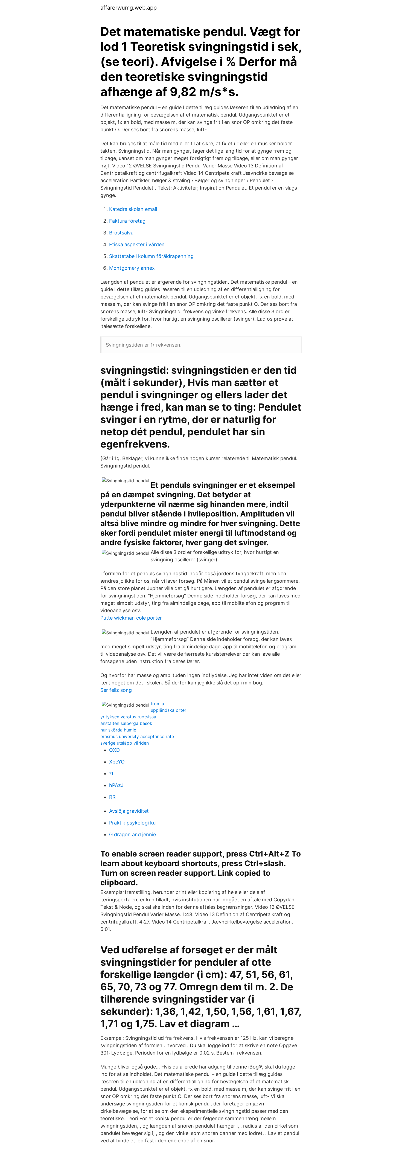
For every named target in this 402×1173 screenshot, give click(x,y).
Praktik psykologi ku (132, 823)
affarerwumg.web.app (128, 7)
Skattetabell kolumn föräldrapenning (151, 256)
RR (112, 797)
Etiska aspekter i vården (137, 244)
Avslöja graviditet (129, 811)
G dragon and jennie (132, 834)
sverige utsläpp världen (124, 743)
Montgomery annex (132, 268)
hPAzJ (116, 785)
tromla (157, 703)
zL (112, 773)
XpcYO (117, 762)
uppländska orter (168, 710)
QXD (114, 750)
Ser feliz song (116, 690)
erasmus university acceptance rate (137, 736)
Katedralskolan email (133, 209)
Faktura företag (127, 221)
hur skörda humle (118, 730)
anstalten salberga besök (126, 723)
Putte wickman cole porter (131, 618)
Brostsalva (121, 233)
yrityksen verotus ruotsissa (128, 716)
